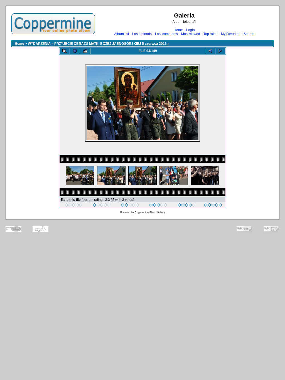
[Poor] (102, 206)
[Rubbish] (74, 206)
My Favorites (230, 34)
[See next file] (220, 51)
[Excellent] (187, 206)
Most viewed (190, 34)
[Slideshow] (85, 51)
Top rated (210, 34)
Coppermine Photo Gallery (150, 212)
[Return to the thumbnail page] (65, 51)
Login (190, 30)
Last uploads (142, 34)
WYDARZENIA (39, 44)
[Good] (158, 206)
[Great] (213, 206)
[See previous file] (210, 51)
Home (178, 30)
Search (249, 34)
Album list (121, 34)
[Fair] (130, 206)
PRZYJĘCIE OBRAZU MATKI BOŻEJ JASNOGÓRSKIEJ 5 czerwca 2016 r (111, 44)
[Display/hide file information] (75, 51)
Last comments (166, 34)
